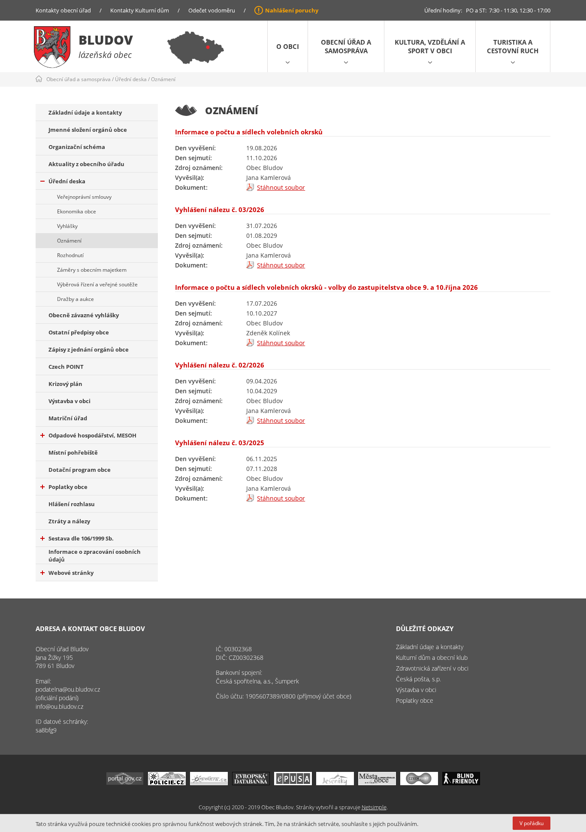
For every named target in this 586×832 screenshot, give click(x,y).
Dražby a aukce (75, 299)
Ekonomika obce (76, 211)
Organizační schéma (76, 147)
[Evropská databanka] (251, 783)
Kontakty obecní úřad (63, 10)
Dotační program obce (79, 470)
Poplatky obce (68, 487)
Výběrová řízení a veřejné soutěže (97, 284)
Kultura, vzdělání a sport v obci (430, 46)
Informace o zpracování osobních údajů (94, 555)
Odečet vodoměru (211, 10)
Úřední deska (131, 79)
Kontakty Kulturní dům (139, 10)
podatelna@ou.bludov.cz (68, 689)
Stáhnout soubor (281, 187)
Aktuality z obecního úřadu (86, 164)
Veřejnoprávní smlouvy (84, 196)
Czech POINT (66, 366)
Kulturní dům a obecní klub (432, 657)
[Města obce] (377, 783)
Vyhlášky (67, 226)
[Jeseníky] (335, 783)
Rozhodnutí (70, 255)
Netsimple (374, 807)
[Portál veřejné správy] (125, 783)
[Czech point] (419, 783)
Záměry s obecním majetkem (92, 269)
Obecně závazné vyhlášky (83, 315)
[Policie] (167, 783)
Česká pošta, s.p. (418, 679)
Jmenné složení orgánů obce (87, 130)
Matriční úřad (67, 418)
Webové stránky (71, 573)
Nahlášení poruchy (291, 10)
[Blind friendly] (461, 783)
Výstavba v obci (69, 401)
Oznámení (163, 79)
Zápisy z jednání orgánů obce (88, 349)
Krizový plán (65, 384)
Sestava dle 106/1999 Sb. (81, 538)
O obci (287, 46)
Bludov (106, 40)
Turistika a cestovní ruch (512, 46)
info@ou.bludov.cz (59, 706)
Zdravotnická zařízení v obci (432, 668)
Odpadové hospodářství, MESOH (92, 435)
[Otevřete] (209, 783)
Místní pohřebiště (73, 452)
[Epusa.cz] (293, 783)
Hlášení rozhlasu (71, 504)
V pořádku (532, 823)
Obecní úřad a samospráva (346, 46)
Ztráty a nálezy (69, 521)
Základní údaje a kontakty (85, 112)
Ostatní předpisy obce (78, 332)
